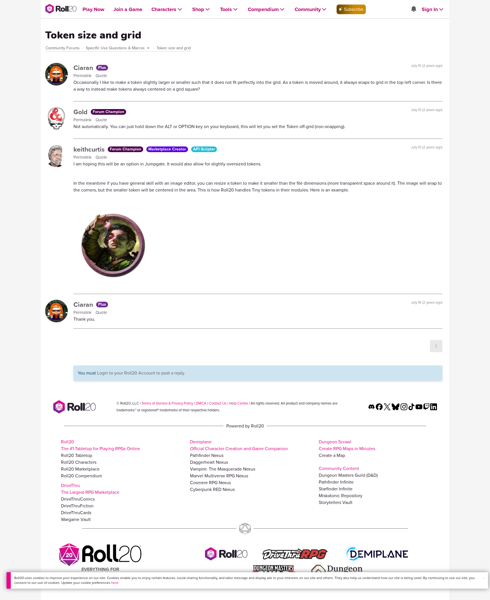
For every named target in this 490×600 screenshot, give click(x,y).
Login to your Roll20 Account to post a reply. (141, 373)
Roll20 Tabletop (76, 455)
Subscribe (353, 9)
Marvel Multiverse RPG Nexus (219, 476)
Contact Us (218, 403)
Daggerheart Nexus (209, 462)
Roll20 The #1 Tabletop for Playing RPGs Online (100, 445)
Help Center (238, 403)
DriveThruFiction (77, 506)
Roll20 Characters (78, 462)
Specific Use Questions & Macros (116, 48)
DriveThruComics (78, 499)
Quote (101, 76)
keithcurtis (89, 149)
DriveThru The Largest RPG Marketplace (90, 488)
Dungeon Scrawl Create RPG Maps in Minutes (347, 445)
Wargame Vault (76, 519)
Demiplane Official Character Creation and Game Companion (239, 445)
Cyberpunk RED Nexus (212, 489)
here (114, 582)
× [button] (484, 578)
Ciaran (84, 68)
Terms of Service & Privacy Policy (167, 403)
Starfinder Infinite (335, 489)
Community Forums (63, 48)
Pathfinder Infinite (336, 482)
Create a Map (332, 455)
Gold (81, 112)
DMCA (201, 403)
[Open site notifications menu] (413, 9)
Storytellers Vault (335, 502)
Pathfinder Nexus (206, 455)
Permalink (83, 76)
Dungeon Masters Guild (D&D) (348, 475)
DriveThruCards (76, 512)
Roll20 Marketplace (80, 469)
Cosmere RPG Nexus (210, 482)
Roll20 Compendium (81, 476)
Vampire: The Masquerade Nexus (222, 469)
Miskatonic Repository (340, 495)
